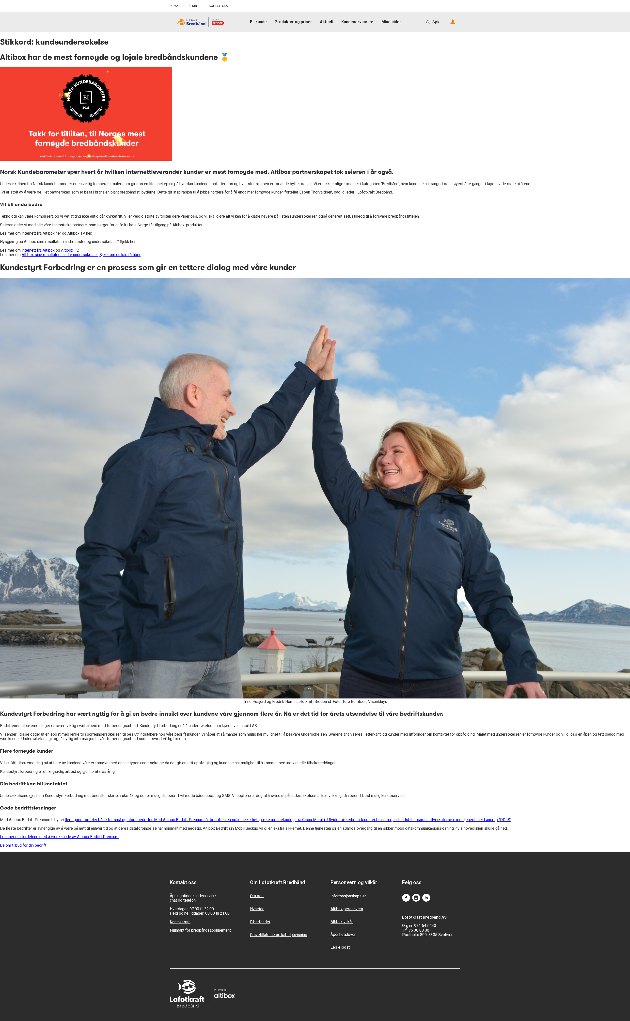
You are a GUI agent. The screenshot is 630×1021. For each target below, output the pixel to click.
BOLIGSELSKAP (219, 6)
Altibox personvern (347, 909)
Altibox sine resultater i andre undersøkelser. (60, 254)
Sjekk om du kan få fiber (120, 254)
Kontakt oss (180, 922)
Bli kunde (258, 21)
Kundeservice (354, 21)
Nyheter (257, 909)
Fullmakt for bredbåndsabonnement (200, 930)
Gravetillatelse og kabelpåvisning (278, 934)
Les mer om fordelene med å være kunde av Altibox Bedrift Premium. (59, 836)
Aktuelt (326, 21)
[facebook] (406, 898)
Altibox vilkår (342, 921)
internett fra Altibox (38, 250)
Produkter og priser (293, 21)
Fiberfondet (260, 922)
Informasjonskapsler (348, 896)
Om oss (257, 895)
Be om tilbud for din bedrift (23, 845)
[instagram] (416, 898)
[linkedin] (426, 898)
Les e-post (340, 947)
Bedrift (194, 6)
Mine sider (391, 21)
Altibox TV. (70, 250)
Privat (175, 6)
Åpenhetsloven (343, 934)
